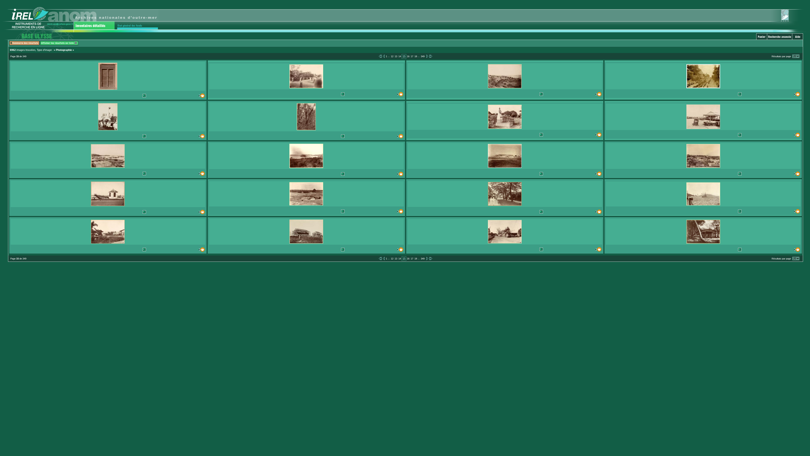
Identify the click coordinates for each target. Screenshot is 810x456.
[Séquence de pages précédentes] (380, 56)
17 (412, 56)
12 (392, 56)
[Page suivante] (427, 56)
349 (423, 56)
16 (408, 56)
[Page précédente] (383, 56)
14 (399, 56)
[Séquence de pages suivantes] (431, 56)
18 (415, 56)
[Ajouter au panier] (193, 96)
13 (396, 56)
